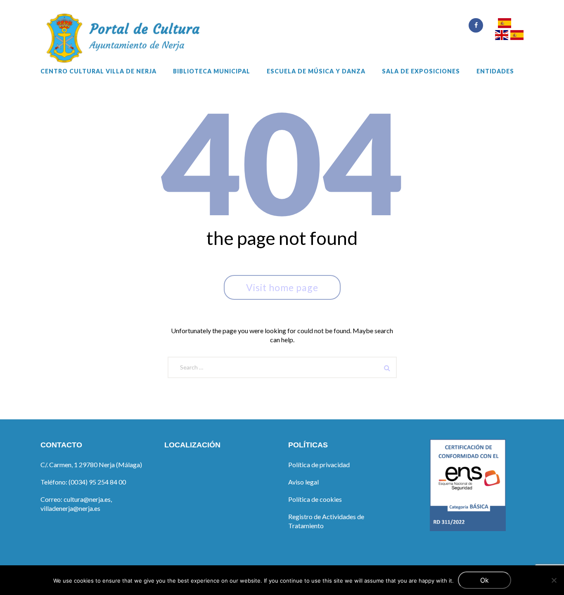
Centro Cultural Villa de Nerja (98, 71)
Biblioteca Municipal (211, 71)
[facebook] (476, 25)
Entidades (495, 71)
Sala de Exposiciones (421, 71)
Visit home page (282, 287)
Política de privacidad (319, 464)
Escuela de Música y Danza (316, 71)
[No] (554, 580)
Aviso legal (303, 482)
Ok (484, 580)
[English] (501, 36)
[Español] (504, 24)
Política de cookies (315, 499)
